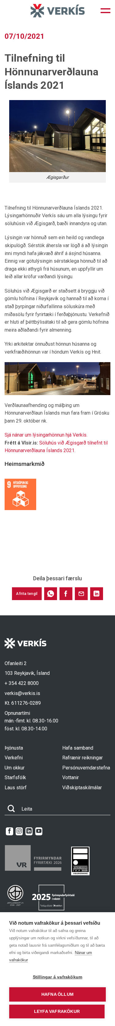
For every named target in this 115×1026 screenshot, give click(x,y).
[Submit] (11, 809)
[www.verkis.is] (58, 10)
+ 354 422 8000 (22, 683)
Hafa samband (77, 748)
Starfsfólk (15, 777)
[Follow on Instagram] (19, 831)
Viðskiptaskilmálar (82, 787)
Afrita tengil (27, 594)
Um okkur (15, 768)
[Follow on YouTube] (38, 831)
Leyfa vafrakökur (57, 1011)
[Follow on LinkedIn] (29, 831)
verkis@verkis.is (22, 693)
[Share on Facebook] (65, 593)
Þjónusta (14, 748)
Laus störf (16, 787)
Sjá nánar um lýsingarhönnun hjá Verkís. (46, 435)
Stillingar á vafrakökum (57, 977)
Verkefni (14, 758)
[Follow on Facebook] (9, 831)
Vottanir (70, 777)
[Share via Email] (81, 593)
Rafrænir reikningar (82, 758)
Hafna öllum (57, 994)
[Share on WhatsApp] (50, 593)
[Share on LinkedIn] (96, 593)
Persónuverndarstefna (86, 768)
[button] (105, 10)
